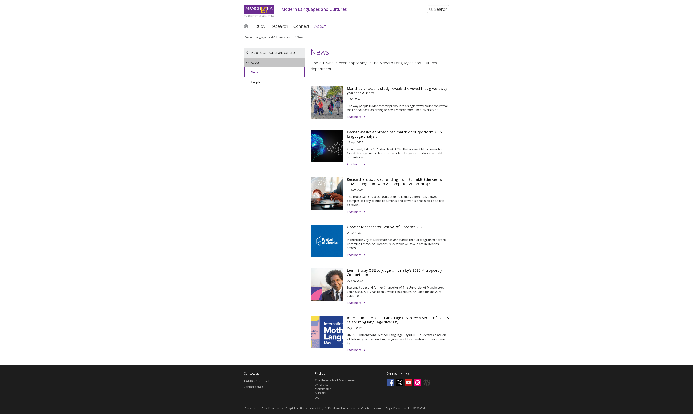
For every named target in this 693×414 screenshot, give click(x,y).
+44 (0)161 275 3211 (257, 381)
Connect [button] (301, 26)
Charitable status (371, 408)
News (300, 37)
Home (246, 25)
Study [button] (260, 26)
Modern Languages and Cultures (314, 9)
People (255, 82)
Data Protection (271, 408)
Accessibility (316, 408)
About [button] (320, 26)
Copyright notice (294, 408)
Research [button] (279, 26)
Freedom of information (342, 408)
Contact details (254, 387)
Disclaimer (251, 408)
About (289, 37)
